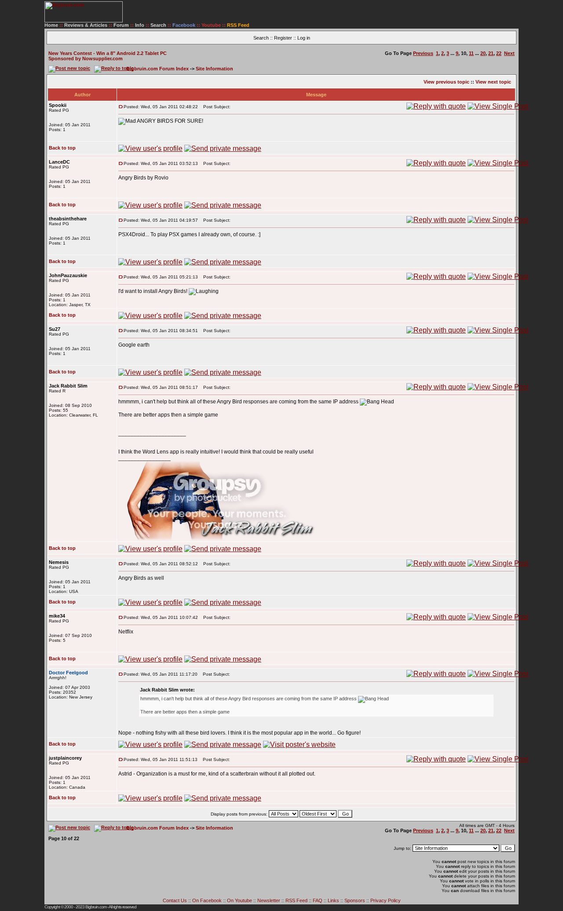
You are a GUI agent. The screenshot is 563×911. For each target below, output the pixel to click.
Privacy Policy (385, 900)
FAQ (317, 900)
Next (509, 53)
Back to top (62, 147)
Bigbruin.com (95, 906)
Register (283, 37)
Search (158, 25)
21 (491, 53)
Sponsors (354, 900)
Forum (121, 25)
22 (498, 53)
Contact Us (175, 900)
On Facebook (207, 900)
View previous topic (446, 81)
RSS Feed (296, 900)
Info (139, 25)
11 (471, 53)
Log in (303, 37)
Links (333, 900)
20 (483, 53)
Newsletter (268, 900)
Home (51, 25)
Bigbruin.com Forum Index (157, 68)
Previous (423, 53)
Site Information (214, 68)
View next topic (493, 81)
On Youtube (239, 900)
